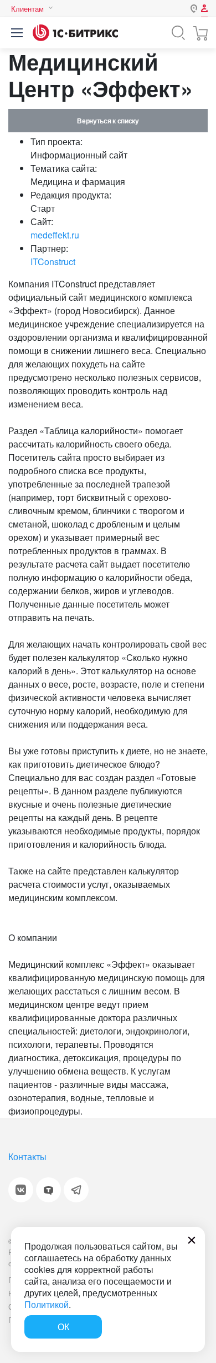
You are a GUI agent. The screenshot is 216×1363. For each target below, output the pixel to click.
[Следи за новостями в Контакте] (20, 1189)
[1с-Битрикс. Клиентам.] (75, 32)
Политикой (46, 1304)
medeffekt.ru (54, 234)
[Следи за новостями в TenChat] (48, 1189)
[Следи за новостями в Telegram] (76, 1189)
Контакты (27, 1156)
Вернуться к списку (107, 121)
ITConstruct (52, 261)
